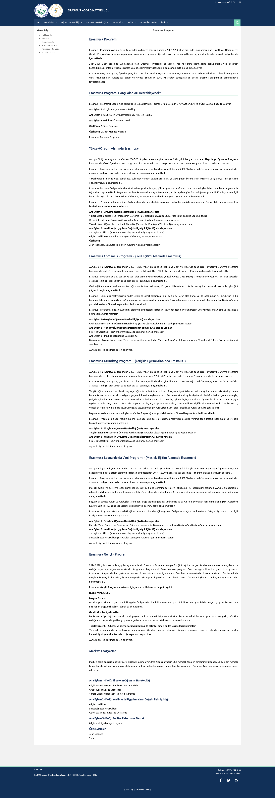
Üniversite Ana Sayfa (222, 2)
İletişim (164, 22)
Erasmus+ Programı (50, 45)
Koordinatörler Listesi (51, 49)
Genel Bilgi (49, 22)
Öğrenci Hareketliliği (70, 22)
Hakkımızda (47, 35)
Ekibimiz (45, 39)
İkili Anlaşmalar (48, 42)
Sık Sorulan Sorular (148, 22)
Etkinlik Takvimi (48, 52)
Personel (117, 22)
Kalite (130, 22)
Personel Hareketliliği (96, 22)
